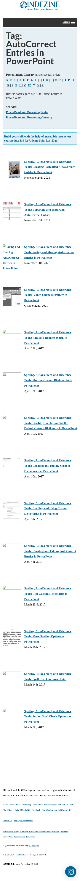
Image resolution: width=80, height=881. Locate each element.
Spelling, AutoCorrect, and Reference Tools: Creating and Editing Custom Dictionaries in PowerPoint (47, 466)
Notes (10, 810)
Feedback (36, 810)
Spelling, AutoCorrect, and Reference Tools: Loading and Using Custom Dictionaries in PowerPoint (47, 508)
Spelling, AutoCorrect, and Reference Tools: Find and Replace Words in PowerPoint (47, 338)
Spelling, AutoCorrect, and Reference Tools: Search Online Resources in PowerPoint (47, 295)
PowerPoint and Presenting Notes (27, 112)
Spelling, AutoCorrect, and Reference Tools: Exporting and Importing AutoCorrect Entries (47, 210)
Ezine (17, 810)
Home (5, 805)
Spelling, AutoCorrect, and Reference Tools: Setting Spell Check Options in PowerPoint (47, 717)
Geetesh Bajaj (22, 855)
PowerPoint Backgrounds (14, 831)
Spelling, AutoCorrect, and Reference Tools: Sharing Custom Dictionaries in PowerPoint (48, 380)
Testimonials (27, 820)
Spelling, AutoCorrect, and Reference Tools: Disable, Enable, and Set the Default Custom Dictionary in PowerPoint (50, 423)
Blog (5, 810)
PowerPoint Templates (43, 805)
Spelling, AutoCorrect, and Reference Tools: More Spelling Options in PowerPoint (47, 636)
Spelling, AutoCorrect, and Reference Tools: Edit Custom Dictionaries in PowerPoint (47, 594)
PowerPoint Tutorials (63, 805)
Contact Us (66, 810)
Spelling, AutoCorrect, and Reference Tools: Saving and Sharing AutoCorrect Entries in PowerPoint (49, 252)
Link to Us (7, 820)
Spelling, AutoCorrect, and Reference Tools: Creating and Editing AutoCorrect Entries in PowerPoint (50, 551)
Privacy (17, 820)
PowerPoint (15, 805)
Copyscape (34, 846)
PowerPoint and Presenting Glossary (29, 117)
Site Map (46, 810)
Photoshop (26, 805)
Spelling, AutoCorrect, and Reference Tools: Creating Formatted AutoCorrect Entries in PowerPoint (49, 167)
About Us (55, 810)
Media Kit (25, 810)
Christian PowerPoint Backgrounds (43, 831)
